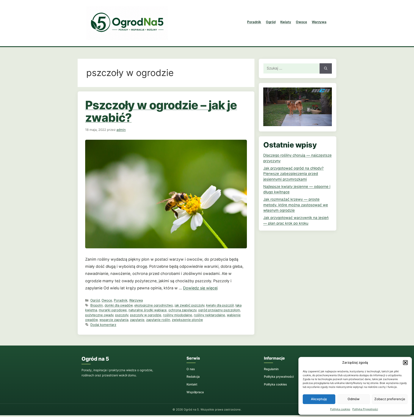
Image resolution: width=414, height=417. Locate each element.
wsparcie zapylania (113, 320)
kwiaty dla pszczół (220, 305)
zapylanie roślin (158, 320)
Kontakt (192, 384)
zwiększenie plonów (187, 320)
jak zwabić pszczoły (189, 305)
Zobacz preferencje (389, 399)
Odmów (353, 399)
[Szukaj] (326, 68)
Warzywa (319, 22)
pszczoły (121, 315)
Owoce (301, 22)
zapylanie (137, 320)
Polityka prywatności (279, 376)
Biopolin (96, 305)
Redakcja (193, 376)
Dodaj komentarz (103, 325)
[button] (405, 362)
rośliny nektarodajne (209, 315)
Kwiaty (285, 22)
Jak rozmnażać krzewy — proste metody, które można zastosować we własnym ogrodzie (295, 204)
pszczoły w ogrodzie (145, 315)
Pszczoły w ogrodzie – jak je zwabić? (161, 111)
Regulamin (271, 369)
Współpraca (195, 392)
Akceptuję (319, 399)
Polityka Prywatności (365, 409)
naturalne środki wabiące (148, 310)
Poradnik (254, 22)
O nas (191, 369)
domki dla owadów (119, 305)
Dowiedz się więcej (200, 288)
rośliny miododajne (177, 315)
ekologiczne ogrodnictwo (153, 305)
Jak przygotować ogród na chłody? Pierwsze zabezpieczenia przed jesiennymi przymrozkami (293, 173)
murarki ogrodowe (113, 310)
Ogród (271, 22)
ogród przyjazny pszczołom (219, 310)
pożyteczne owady (99, 315)
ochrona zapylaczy (182, 310)
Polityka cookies (340, 409)
